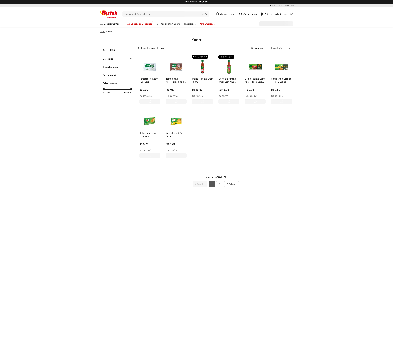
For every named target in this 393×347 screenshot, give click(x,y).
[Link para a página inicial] (102, 31)
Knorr (110, 31)
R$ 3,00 (106, 92)
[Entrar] (273, 14)
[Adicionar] (149, 101)
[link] (200, 57)
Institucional (290, 5)
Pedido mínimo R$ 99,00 (196, 2)
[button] (117, 58)
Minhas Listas (227, 14)
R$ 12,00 (128, 92)
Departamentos (111, 23)
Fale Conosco (276, 5)
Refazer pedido (249, 14)
